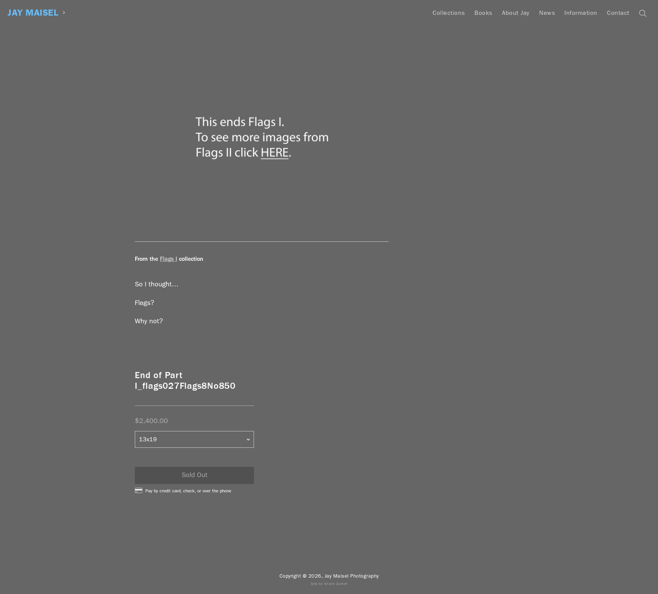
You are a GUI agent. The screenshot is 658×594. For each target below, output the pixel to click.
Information (580, 12)
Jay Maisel (33, 13)
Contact (618, 12)
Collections (449, 12)
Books (483, 12)
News (547, 12)
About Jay (516, 12)
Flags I (168, 258)
